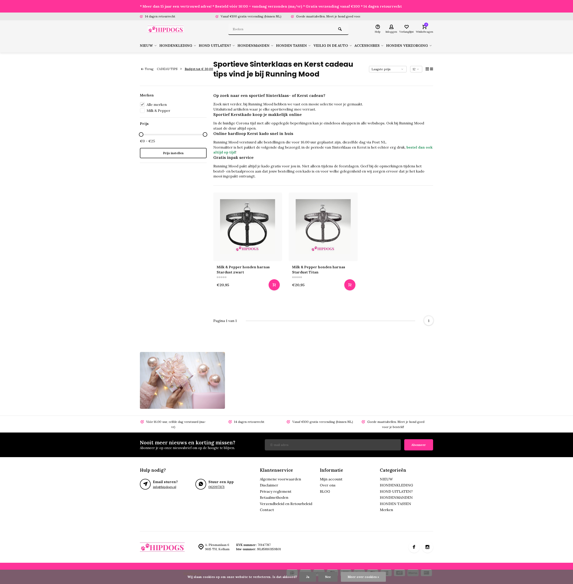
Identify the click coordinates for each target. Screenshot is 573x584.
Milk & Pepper (158, 110)
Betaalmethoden (274, 497)
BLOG (325, 491)
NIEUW (146, 45)
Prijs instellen (173, 153)
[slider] (141, 134)
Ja (307, 577)
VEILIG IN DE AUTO (330, 45)
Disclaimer (269, 485)
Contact (267, 509)
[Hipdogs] (167, 29)
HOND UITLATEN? (215, 45)
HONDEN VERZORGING (407, 45)
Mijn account (331, 479)
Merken (386, 509)
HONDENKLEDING (175, 45)
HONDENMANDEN (253, 45)
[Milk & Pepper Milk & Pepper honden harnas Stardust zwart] (247, 226)
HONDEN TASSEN (291, 45)
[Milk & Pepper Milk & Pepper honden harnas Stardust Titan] (323, 226)
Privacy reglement (275, 491)
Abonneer (418, 445)
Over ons (328, 485)
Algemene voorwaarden (280, 479)
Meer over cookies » (363, 577)
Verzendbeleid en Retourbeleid (286, 503)
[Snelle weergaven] (274, 284)
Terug (149, 69)
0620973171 (216, 487)
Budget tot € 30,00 (199, 69)
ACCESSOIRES (367, 45)
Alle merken (157, 104)
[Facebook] (414, 547)
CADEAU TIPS (167, 69)
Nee (328, 577)
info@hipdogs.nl (164, 487)
